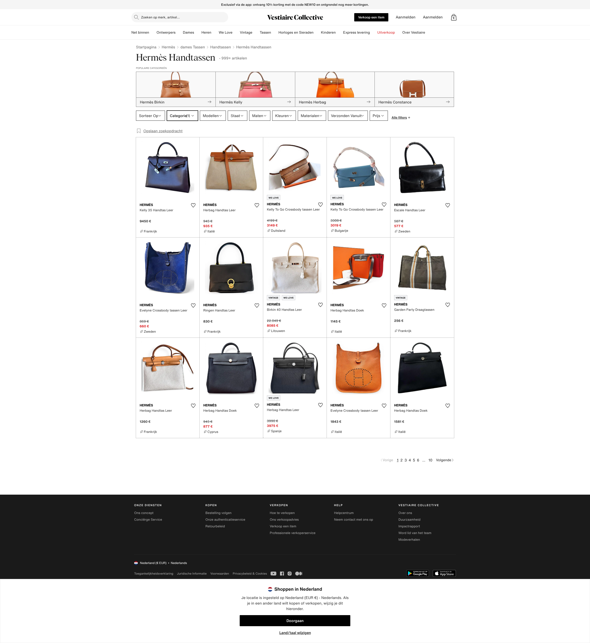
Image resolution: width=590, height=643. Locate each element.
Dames (188, 32)
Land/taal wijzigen (295, 632)
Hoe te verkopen (282, 513)
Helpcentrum (344, 513)
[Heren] (215, 32)
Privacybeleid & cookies (250, 573)
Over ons (405, 513)
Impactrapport (409, 526)
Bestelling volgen (218, 513)
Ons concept (143, 513)
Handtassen (220, 47)
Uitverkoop (386, 32)
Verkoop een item (371, 17)
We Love (226, 32)
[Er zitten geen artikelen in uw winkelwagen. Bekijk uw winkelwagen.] (454, 17)
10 (430, 460)
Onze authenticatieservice (225, 519)
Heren (206, 32)
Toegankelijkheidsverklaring (153, 573)
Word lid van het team (414, 533)
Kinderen (328, 32)
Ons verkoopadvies (284, 519)
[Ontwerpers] (179, 32)
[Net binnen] (153, 32)
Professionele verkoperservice (292, 533)
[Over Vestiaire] (429, 32)
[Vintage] (256, 32)
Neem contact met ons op (353, 519)
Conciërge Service (148, 519)
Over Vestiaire (413, 32)
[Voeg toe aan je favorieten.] (193, 205)
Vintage (246, 32)
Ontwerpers (166, 32)
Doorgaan (295, 620)
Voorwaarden (219, 573)
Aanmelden (406, 17)
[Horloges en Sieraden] (317, 32)
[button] (454, 17)
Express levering (356, 32)
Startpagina (146, 47)
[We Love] (236, 32)
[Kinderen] (339, 32)
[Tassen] (275, 32)
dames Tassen (192, 47)
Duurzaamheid (409, 519)
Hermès (168, 47)
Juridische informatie (192, 573)
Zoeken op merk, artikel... (160, 17)
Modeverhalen (409, 539)
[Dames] (198, 32)
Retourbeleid (215, 526)
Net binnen (140, 32)
